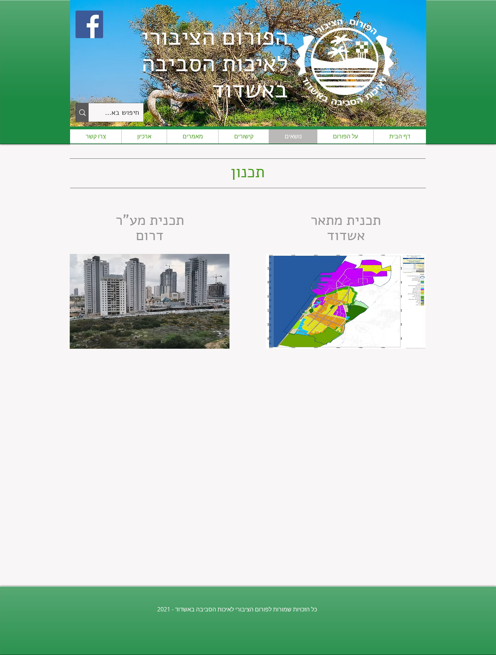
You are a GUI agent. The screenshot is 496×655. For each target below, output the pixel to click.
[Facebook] (89, 24)
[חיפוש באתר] (82, 112)
